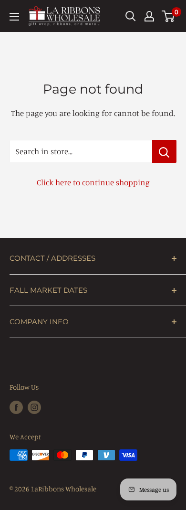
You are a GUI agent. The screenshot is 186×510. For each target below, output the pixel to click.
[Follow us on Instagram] (34, 407)
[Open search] (130, 16)
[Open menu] (14, 17)
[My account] (149, 16)
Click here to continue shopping (93, 182)
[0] (169, 16)
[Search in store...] (164, 151)
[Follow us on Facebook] (16, 407)
